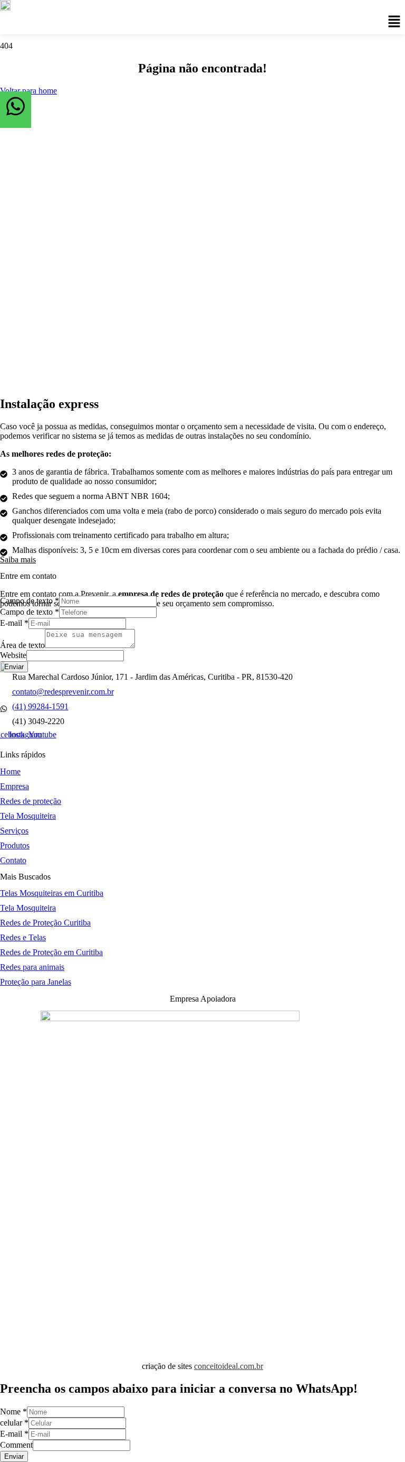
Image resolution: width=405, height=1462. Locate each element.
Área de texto (22, 645)
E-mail (14, 622)
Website (13, 655)
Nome (13, 1411)
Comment (16, 1444)
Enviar (14, 667)
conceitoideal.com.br (228, 1366)
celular (14, 1422)
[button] (394, 22)
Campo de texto (29, 600)
